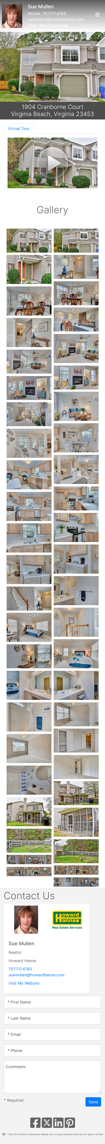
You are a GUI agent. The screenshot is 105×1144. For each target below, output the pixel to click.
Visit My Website (24, 983)
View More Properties (48, 25)
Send (93, 1101)
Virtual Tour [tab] (19, 128)
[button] (11, 67)
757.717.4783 (54, 13)
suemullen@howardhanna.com (56, 19)
